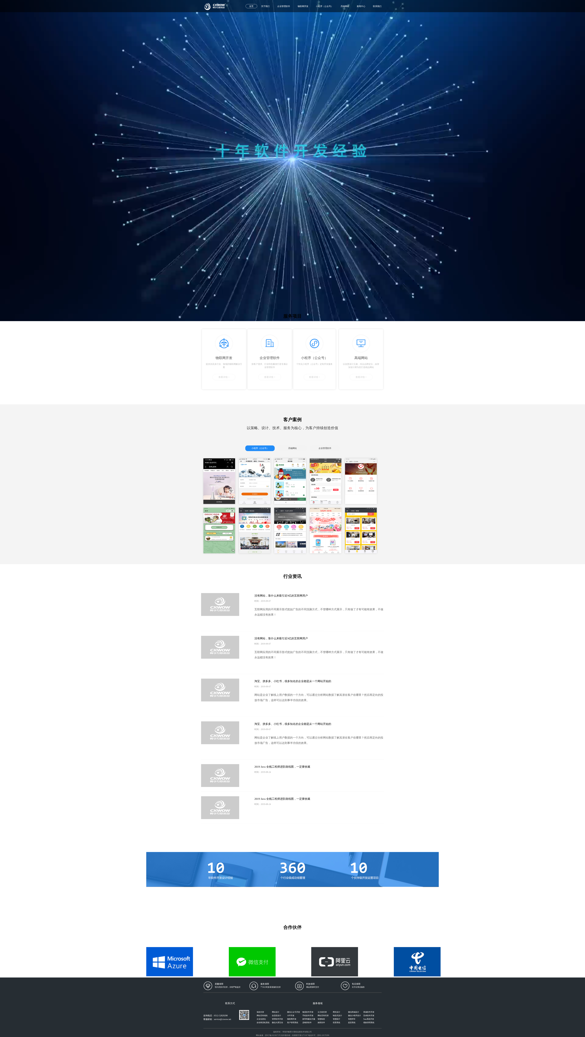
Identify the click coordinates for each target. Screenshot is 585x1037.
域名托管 (260, 1012)
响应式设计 (337, 1015)
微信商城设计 (353, 1012)
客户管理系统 (292, 1022)
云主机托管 (322, 1012)
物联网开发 (303, 6)
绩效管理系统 (368, 1022)
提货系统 (351, 1022)
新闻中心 (361, 6)
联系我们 (377, 6)
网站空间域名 (262, 1015)
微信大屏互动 (277, 1022)
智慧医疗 (336, 1019)
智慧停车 (351, 1019)
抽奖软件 (321, 1022)
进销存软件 (307, 1022)
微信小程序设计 (354, 1015)
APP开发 (290, 1015)
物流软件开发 (307, 1012)
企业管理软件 (283, 6)
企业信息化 (261, 1019)
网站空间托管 (323, 1015)
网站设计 (275, 1012)
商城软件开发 (368, 1012)
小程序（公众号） (324, 6)
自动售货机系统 (263, 1022)
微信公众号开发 (293, 1012)
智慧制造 (321, 1019)
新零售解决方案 (308, 1019)
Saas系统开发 (368, 1019)
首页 (251, 6)
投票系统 (336, 1022)
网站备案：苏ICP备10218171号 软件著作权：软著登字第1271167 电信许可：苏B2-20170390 (292, 1035)
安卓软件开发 (368, 1015)
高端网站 (345, 6)
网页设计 (336, 1012)
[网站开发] (214, 5)
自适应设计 (276, 1015)
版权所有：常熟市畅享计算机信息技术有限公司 (292, 1032)
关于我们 (265, 6)
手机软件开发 (307, 1015)
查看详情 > (223, 377)
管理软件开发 (277, 1019)
